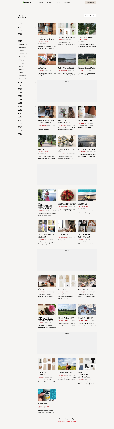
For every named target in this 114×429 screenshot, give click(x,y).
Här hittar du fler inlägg (67, 421)
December (23, 44)
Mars (21, 72)
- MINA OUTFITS (83, 40)
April (21, 69)
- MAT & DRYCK (42, 125)
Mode (41, 2)
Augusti (22, 57)
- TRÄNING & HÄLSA (44, 42)
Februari (23, 75)
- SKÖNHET (81, 123)
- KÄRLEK (80, 70)
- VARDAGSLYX (62, 70)
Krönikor (67, 2)
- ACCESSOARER (83, 206)
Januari (22, 79)
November (23, 47)
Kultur (58, 2)
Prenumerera (90, 2)
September (23, 53)
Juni (21, 63)
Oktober (22, 50)
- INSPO (60, 40)
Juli (21, 60)
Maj (21, 66)
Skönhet (49, 2)
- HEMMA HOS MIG (43, 406)
